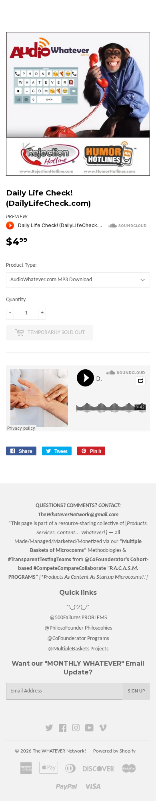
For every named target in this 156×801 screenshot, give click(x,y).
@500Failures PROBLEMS (78, 618)
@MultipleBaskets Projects (78, 649)
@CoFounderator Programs (78, 639)
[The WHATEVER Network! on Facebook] (62, 730)
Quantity (16, 300)
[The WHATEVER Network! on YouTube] (89, 730)
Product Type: (21, 265)
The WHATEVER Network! (59, 751)
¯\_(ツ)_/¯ (78, 607)
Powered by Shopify (114, 751)
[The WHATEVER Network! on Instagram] (76, 730)
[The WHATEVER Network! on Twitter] (49, 730)
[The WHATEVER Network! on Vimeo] (103, 730)
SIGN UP (136, 691)
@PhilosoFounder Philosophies (78, 628)
